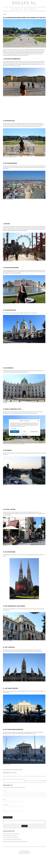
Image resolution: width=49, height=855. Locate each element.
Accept (14, 431)
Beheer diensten (13, 428)
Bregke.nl (24, 3)
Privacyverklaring (24, 434)
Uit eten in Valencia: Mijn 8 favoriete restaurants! (12, 839)
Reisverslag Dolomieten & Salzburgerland (11, 833)
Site (3, 809)
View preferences (34, 431)
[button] (38, 420)
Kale (20, 852)
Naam (4, 799)
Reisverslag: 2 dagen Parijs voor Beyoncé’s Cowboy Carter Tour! (15, 841)
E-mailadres (5, 804)
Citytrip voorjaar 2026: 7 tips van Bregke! (11, 837)
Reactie (4, 790)
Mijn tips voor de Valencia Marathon (10, 835)
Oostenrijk (13, 772)
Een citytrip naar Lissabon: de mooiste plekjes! (34, 780)
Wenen (16, 772)
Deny (24, 431)
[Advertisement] (24, 109)
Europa (10, 772)
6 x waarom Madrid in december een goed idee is (15, 779)
